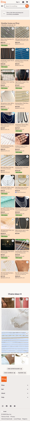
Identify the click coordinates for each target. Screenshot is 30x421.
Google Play (19, 402)
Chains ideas (13, 294)
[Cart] (27, 2)
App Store (7, 402)
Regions (24, 419)
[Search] (27, 6)
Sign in (18, 2)
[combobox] (14, 6)
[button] (4, 411)
